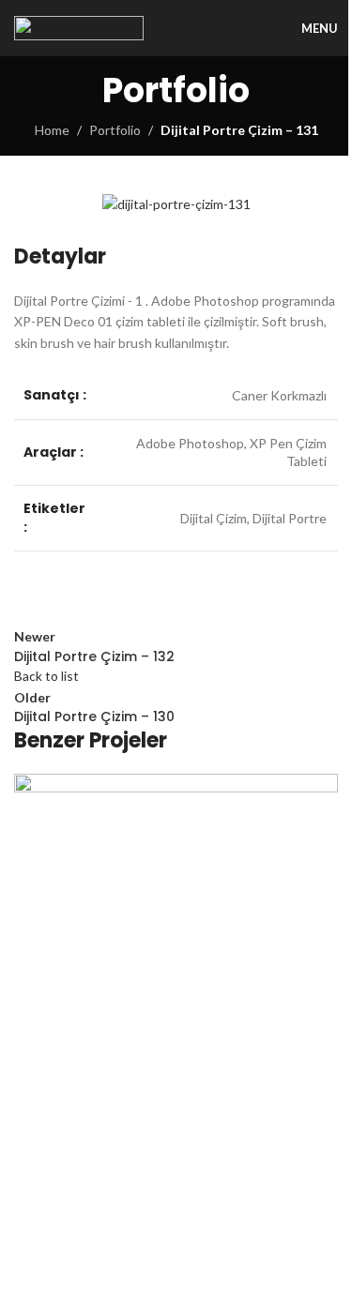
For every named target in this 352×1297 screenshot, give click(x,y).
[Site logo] (79, 27)
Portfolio (115, 130)
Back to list (46, 676)
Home (52, 130)
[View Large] (321, 790)
